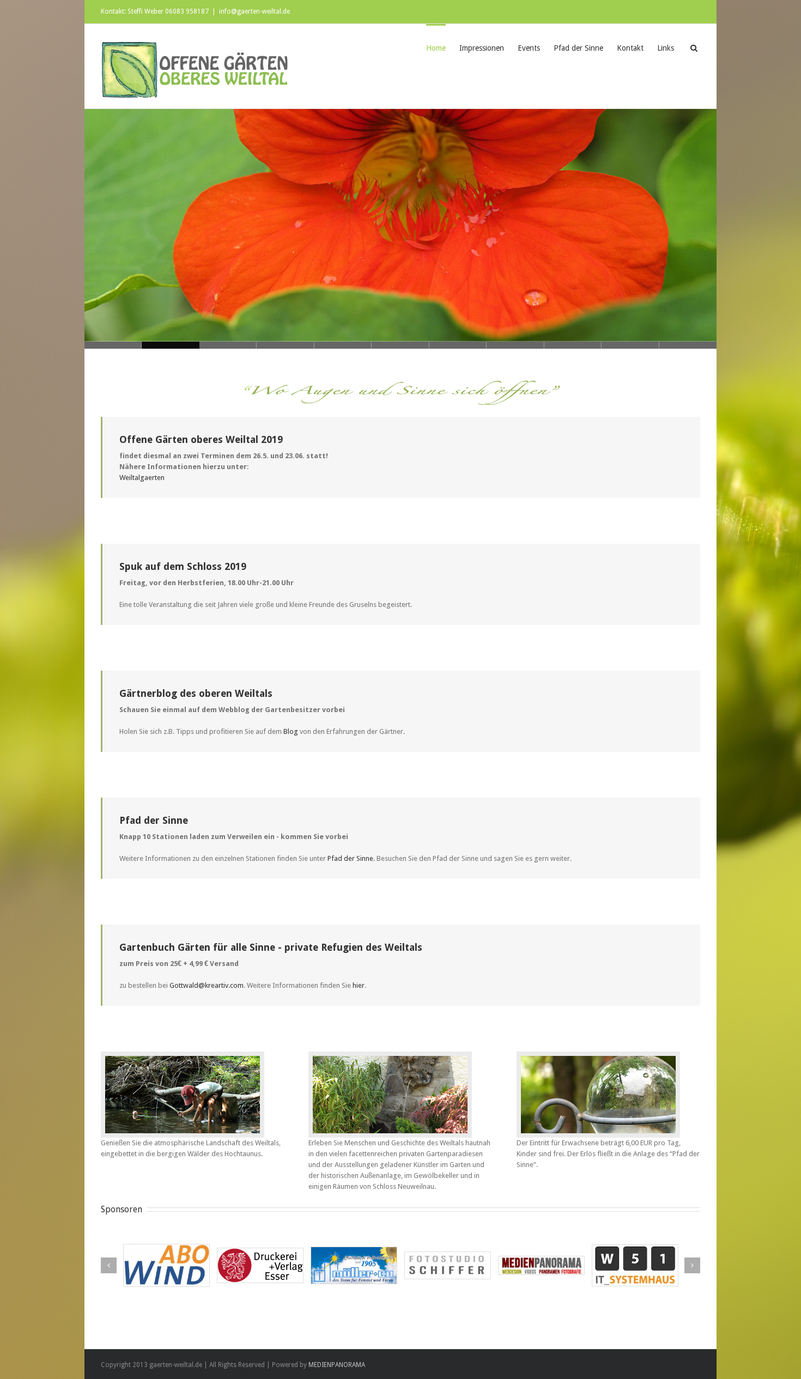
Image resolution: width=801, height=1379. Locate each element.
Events (529, 48)
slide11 (113, 345)
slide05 (458, 345)
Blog (291, 731)
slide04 (515, 345)
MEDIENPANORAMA (336, 1365)
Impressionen (481, 48)
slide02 (630, 345)
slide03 (573, 345)
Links (665, 48)
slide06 (400, 345)
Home (436, 48)
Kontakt (630, 48)
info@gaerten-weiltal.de (254, 11)
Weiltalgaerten (142, 477)
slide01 (688, 345)
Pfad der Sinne (578, 48)
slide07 (343, 345)
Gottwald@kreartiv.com (206, 985)
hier (359, 985)
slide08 (285, 345)
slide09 (228, 345)
